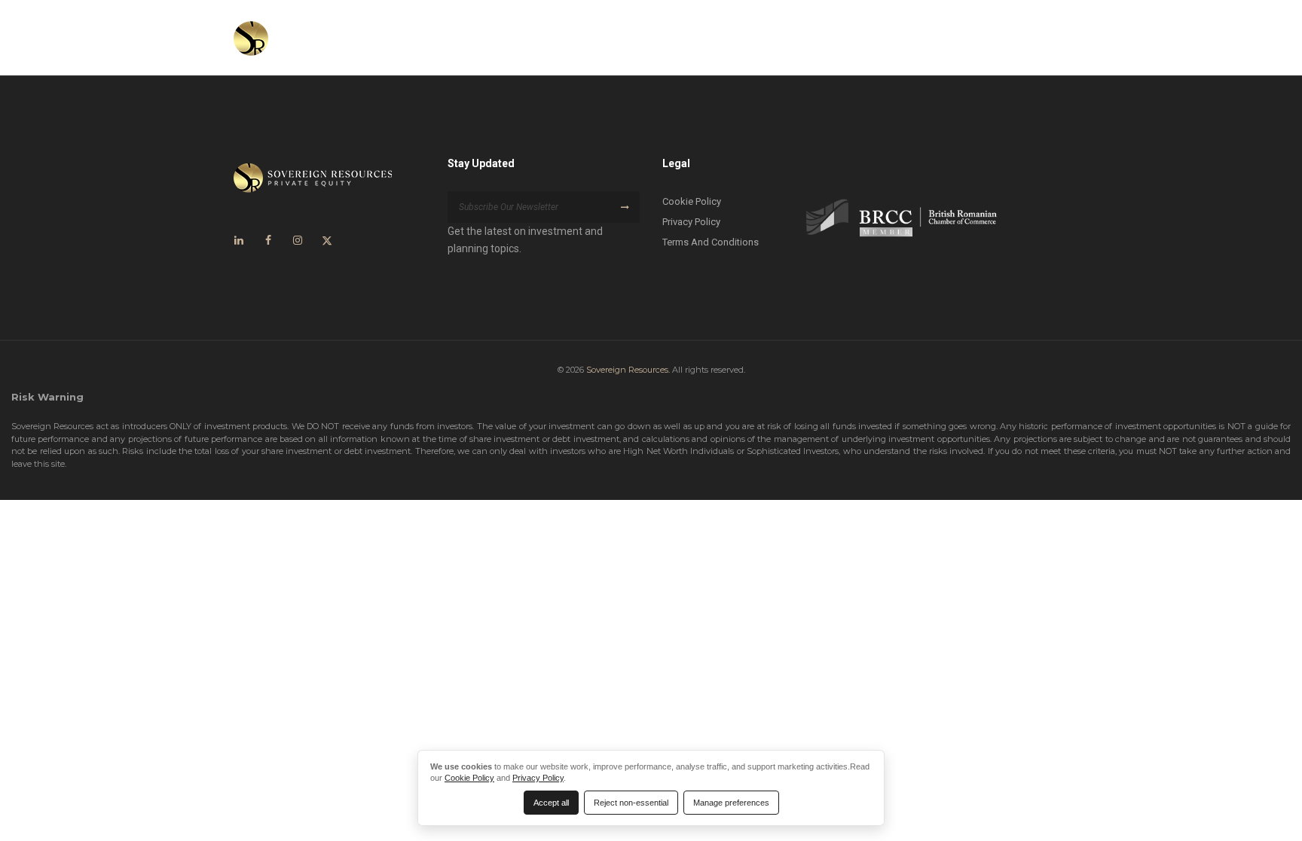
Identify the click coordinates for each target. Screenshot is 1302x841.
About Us (645, 37)
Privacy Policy (691, 221)
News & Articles (901, 37)
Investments (726, 37)
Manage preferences (731, 802)
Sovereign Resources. (628, 369)
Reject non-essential (631, 802)
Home (581, 37)
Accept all (551, 802)
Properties (810, 37)
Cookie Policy (691, 201)
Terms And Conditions (710, 242)
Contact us (1010, 37)
